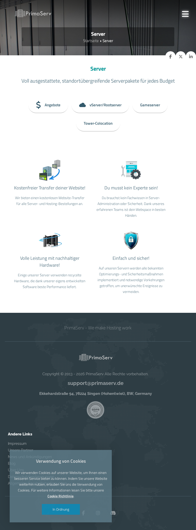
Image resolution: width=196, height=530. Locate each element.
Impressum (17, 444)
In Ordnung (61, 509)
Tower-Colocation (98, 123)
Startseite (91, 41)
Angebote (52, 105)
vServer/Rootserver (105, 105)
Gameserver (150, 105)
